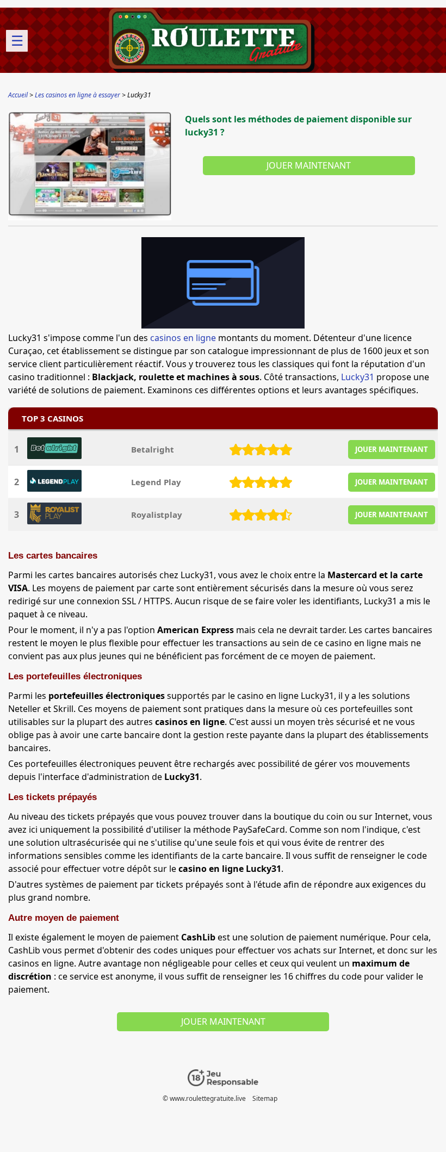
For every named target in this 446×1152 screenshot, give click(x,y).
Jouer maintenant (309, 165)
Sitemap (264, 1098)
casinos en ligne (183, 338)
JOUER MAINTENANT (391, 449)
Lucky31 (357, 377)
